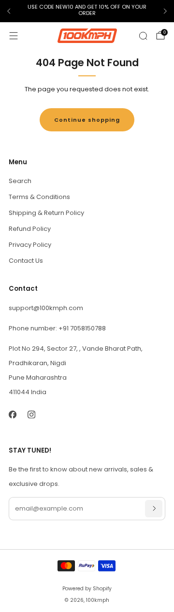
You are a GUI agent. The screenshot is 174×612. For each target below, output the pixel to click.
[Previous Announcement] (8, 11)
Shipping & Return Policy (46, 212)
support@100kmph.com (46, 308)
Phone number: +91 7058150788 (57, 328)
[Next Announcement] (165, 11)
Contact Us (26, 260)
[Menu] (13, 36)
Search (20, 180)
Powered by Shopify (87, 588)
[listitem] (87, 11)
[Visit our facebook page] (12, 414)
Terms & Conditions (39, 196)
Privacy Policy (30, 244)
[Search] (143, 36)
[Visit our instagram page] (31, 414)
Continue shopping (87, 120)
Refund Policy (30, 228)
